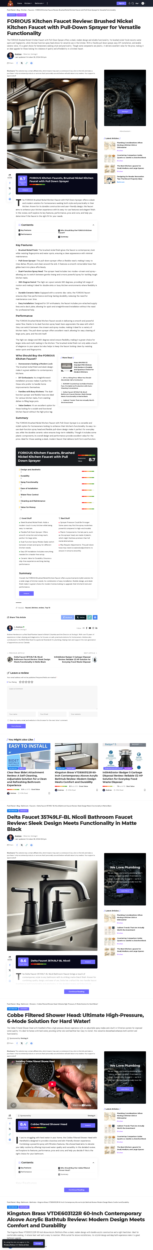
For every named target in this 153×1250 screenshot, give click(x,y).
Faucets (12, 15)
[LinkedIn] (96, 628)
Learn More (125, 891)
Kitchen (21, 15)
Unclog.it (125, 111)
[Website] (83, 628)
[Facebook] (86, 628)
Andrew (18, 54)
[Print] (31, 63)
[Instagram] (93, 628)
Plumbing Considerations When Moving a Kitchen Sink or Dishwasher (130, 145)
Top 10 (47, 608)
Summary (64, 237)
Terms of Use (24, 1245)
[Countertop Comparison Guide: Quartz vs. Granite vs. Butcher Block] (109, 158)
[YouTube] (90, 628)
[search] (133, 3)
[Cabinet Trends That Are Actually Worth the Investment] (109, 931)
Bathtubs (70, 768)
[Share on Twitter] (21, 63)
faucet (28, 608)
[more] (47, 3)
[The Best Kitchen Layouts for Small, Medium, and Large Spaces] (109, 169)
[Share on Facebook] (17, 63)
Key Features (26, 230)
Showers (24, 1009)
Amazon (25, 190)
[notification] (129, 3)
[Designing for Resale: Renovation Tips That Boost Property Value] (109, 179)
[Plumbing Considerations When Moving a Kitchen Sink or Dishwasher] (109, 146)
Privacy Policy (9, 1245)
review (41, 608)
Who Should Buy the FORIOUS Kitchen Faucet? (75, 231)
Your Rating (12, 682)
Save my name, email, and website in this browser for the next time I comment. (39, 720)
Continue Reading (76, 991)
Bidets (22, 768)
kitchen (35, 608)
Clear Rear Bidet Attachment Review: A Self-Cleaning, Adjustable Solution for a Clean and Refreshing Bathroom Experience (27, 779)
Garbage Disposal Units (113, 768)
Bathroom (120, 182)
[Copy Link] (26, 63)
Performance (26, 234)
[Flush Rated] (10, 3)
